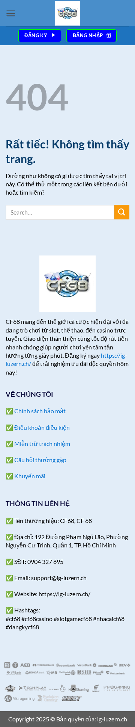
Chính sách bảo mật (40, 410)
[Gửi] (121, 212)
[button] (11, 13)
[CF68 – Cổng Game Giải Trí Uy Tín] (67, 13)
